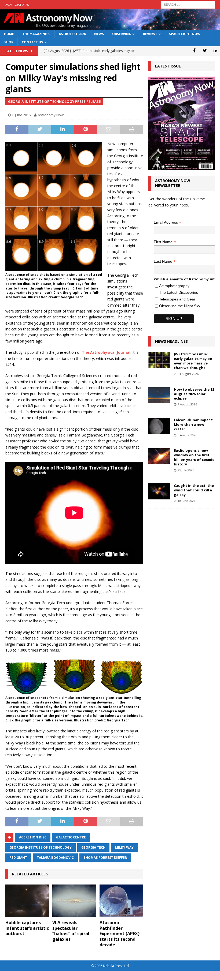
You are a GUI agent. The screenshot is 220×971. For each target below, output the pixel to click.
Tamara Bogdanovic (55, 857)
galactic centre (71, 837)
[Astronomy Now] (110, 26)
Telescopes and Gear (177, 299)
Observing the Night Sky (179, 306)
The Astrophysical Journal (106, 352)
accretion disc (32, 837)
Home (9, 34)
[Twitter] (205, 50)
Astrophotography (174, 286)
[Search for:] (188, 4)
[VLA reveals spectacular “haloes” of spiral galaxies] (74, 901)
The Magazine (34, 34)
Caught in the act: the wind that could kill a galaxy (194, 490)
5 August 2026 (187, 435)
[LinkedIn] (215, 50)
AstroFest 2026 (72, 34)
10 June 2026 (186, 501)
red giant (18, 857)
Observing (121, 34)
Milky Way (124, 847)
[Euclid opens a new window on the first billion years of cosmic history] (159, 456)
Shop (8, 42)
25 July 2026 (186, 470)
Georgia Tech (93, 847)
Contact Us (32, 42)
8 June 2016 (21, 114)
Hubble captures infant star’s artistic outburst (27, 928)
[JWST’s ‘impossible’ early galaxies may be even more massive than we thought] (159, 360)
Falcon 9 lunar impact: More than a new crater (193, 424)
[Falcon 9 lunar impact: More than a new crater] (159, 426)
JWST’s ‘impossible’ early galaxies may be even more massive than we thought (193, 361)
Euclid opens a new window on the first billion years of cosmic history (194, 457)
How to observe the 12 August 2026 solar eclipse (194, 394)
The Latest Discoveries (178, 292)
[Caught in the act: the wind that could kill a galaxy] (159, 491)
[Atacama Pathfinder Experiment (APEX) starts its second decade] (121, 901)
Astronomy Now (51, 114)
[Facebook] (194, 50)
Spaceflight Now (184, 34)
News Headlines (171, 341)
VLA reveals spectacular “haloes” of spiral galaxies (70, 931)
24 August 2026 (188, 374)
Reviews (150, 34)
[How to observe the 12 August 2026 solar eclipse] (159, 395)
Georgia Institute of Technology (40, 847)
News (99, 34)
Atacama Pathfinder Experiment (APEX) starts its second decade (120, 934)
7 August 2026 (187, 404)
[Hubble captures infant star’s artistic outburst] (27, 901)
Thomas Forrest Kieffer (105, 857)
